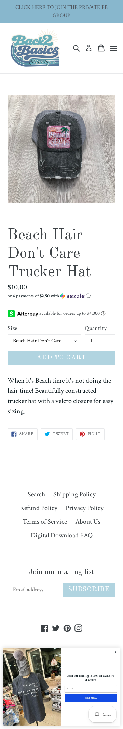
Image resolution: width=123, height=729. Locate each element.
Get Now (90, 698)
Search (36, 494)
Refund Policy (38, 508)
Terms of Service (45, 521)
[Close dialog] (116, 652)
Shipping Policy (74, 494)
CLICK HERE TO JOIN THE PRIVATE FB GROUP (61, 11)
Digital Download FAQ (62, 535)
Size (12, 328)
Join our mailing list (61, 572)
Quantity (96, 328)
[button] (61, 296)
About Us (87, 521)
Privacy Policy (85, 508)
